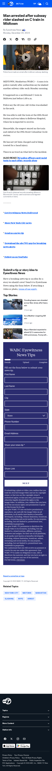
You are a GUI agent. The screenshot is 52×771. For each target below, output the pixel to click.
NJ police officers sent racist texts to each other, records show (25, 159)
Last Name (10, 386)
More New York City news (18, 222)
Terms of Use (7, 760)
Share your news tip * (15, 445)
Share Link (10, 469)
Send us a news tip (14, 233)
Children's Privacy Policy (11, 758)
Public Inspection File (37, 760)
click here (20, 559)
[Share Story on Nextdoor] (23, 39)
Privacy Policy (7, 755)
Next (26, 483)
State (7, 410)
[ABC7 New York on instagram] (18, 739)
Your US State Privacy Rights (32, 758)
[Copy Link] (35, 39)
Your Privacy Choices (21, 755)
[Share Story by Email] (29, 39)
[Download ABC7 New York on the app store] (8, 746)
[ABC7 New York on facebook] (5, 739)
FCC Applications (8, 763)
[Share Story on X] (10, 39)
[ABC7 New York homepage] (10, 4)
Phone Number (12, 422)
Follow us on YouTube (16, 256)
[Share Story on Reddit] (17, 39)
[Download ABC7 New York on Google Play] (23, 746)
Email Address (11, 433)
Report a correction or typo (13, 576)
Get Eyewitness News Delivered (21, 212)
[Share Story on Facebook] (4, 39)
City (6, 398)
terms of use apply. (28, 288)
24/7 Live (20, 4)
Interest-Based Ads (20, 760)
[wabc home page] (6, 701)
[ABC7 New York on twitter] (11, 739)
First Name (10, 374)
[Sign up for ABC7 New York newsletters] (24, 739)
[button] (4, 3)
